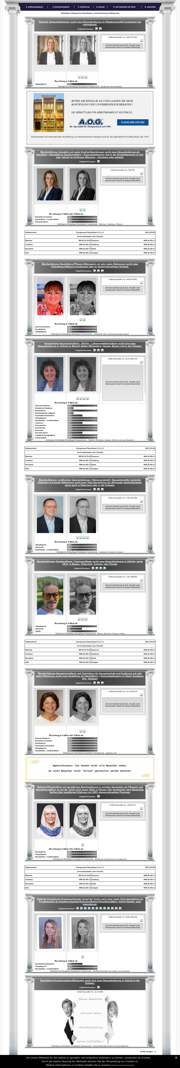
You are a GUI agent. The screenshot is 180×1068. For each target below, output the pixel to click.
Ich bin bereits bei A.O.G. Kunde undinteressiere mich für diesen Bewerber (122, 46)
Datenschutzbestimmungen (122, 1065)
